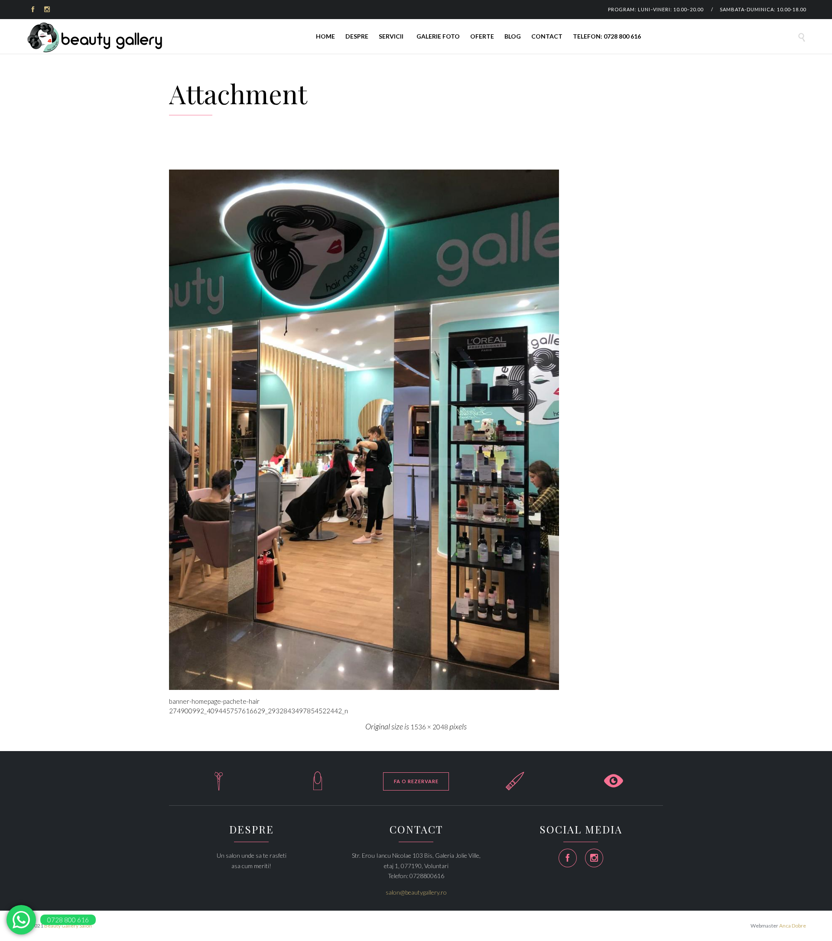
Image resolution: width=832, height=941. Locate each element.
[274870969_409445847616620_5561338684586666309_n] (416, 430)
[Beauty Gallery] (95, 37)
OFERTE (482, 36)
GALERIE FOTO (438, 36)
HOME (325, 36)
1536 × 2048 (429, 727)
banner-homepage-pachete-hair (214, 701)
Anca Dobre (792, 925)
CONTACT (546, 36)
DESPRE (356, 36)
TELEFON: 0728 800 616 (607, 36)
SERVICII (391, 36)
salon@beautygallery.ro (416, 892)
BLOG (512, 36)
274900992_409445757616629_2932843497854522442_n (258, 711)
